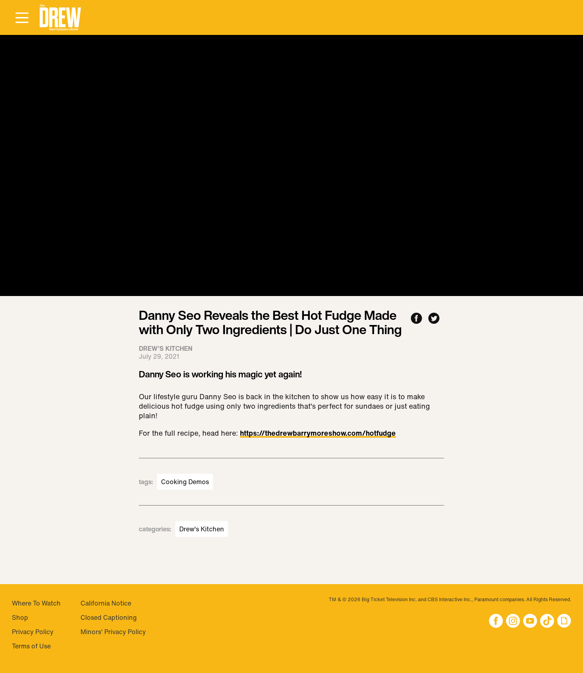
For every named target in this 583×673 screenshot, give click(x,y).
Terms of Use (31, 646)
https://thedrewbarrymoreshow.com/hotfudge (318, 434)
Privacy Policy (33, 631)
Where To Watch (36, 603)
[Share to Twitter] (434, 319)
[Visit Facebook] (496, 621)
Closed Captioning (109, 617)
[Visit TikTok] (547, 621)
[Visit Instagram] (513, 621)
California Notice (106, 603)
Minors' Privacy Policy (113, 631)
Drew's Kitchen (201, 529)
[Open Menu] (22, 18)
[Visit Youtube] (530, 621)
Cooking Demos (185, 482)
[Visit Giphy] (564, 621)
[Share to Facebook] (416, 319)
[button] (60, 17)
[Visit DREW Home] (60, 17)
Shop (20, 617)
